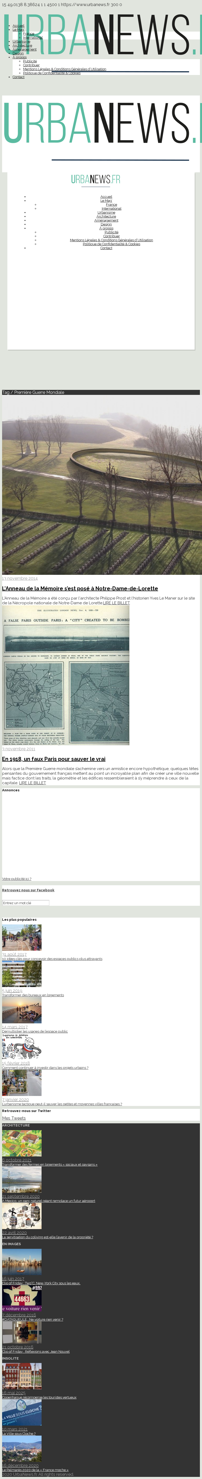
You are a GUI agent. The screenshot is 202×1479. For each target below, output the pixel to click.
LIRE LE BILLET (116, 603)
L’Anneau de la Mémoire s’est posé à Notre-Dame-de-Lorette (80, 588)
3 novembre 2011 (18, 748)
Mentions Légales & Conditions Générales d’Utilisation (64, 69)
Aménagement (25, 49)
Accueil (18, 26)
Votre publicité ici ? (16, 879)
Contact (18, 77)
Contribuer (31, 65)
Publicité (30, 61)
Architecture (22, 45)
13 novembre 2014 (20, 578)
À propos (20, 57)
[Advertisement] (101, 313)
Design (18, 53)
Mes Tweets (14, 1118)
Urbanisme (21, 41)
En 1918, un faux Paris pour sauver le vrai (53, 759)
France (28, 34)
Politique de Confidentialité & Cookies (51, 73)
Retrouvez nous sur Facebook (28, 890)
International (33, 37)
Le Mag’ (18, 30)
